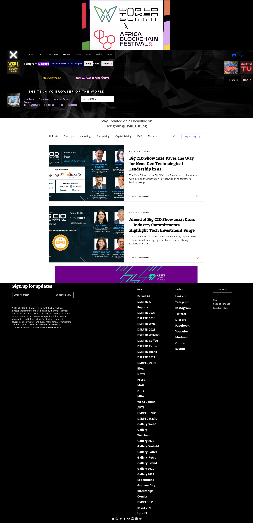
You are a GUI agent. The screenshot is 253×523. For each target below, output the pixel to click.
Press (141, 380)
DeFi (139, 136)
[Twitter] (120, 518)
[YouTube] (128, 518)
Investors (72, 104)
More (151, 136)
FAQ (215, 299)
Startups (35, 104)
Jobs (61, 104)
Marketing (85, 136)
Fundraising (103, 136)
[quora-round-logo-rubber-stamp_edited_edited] (136, 518)
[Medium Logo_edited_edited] (132, 518)
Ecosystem (44, 99)
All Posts (53, 136)
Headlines (29, 99)
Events (27, 102)
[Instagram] (116, 518)
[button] (30, 54)
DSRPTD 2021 (146, 363)
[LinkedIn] (112, 518)
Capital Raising (123, 136)
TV (25, 104)
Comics (142, 496)
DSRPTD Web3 (147, 324)
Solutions (51, 104)
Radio (247, 80)
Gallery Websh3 (148, 446)
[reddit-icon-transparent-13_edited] (140, 518)
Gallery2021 (145, 474)
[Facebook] (124, 518)
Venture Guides (62, 99)
